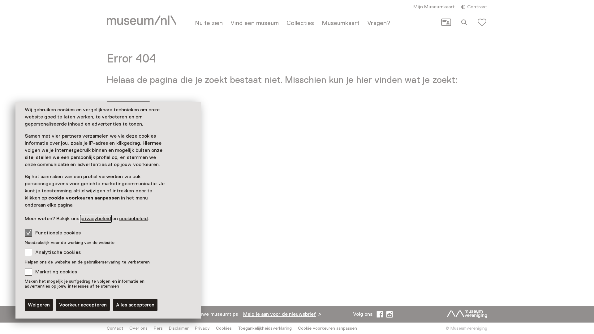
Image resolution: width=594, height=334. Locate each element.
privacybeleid (95, 218)
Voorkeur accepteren (83, 305)
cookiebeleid (133, 218)
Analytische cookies (58, 252)
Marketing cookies (56, 272)
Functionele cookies (58, 233)
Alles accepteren (135, 305)
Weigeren (39, 305)
